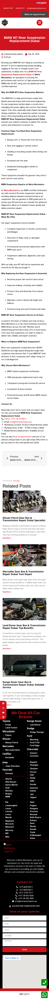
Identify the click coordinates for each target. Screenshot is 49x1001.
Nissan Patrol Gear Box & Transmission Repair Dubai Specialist (24, 519)
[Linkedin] (3, 717)
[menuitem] (41, 3)
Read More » (7, 538)
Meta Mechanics (12, 190)
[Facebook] (3, 703)
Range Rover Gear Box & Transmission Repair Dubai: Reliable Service (23, 684)
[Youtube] (3, 712)
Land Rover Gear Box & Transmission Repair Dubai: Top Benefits (24, 627)
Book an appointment (22, 436)
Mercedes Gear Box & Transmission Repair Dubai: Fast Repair (23, 573)
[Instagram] (3, 708)
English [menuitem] (25, 994)
